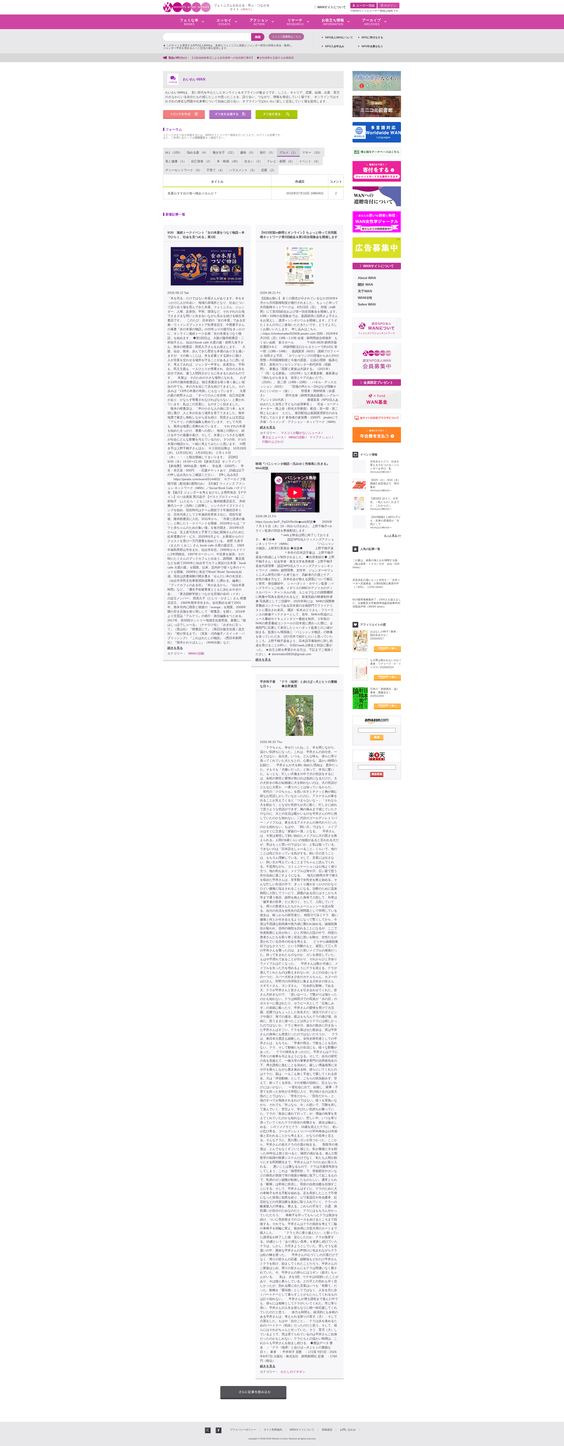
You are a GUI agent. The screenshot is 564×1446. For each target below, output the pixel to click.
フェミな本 (189, 22)
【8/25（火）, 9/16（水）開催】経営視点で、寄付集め (385, 483)
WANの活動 (196, 653)
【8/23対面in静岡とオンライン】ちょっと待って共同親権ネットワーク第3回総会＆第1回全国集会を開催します (299, 235)
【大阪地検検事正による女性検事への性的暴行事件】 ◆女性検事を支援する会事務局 (242, 57)
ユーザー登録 (365, 5)
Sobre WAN (367, 304)
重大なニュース (273, 437)
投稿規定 (200, 137)
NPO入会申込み (334, 46)
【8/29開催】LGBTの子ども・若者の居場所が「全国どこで (385, 521)
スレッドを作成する (184, 114)
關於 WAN (365, 284)
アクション (259, 22)
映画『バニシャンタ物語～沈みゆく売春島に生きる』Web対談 (293, 466)
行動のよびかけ (273, 441)
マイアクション (320, 437)
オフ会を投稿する (230, 114)
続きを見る (175, 648)
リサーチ (295, 22)
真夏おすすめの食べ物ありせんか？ (192, 193)
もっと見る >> (392, 535)
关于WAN (365, 291)
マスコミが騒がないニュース (301, 433)
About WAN (367, 278)
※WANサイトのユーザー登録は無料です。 (375, 10)
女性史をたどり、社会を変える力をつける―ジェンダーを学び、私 (384, 465)
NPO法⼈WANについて (339, 37)
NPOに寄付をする (372, 37)
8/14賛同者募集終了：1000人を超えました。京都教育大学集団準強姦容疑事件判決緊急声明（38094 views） (376, 603)
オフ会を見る (276, 114)
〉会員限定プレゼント (376, 382)
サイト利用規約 (273, 1429)
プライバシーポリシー (243, 1429)
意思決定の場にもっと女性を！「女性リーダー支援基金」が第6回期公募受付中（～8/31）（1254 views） (376, 583)
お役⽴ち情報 (333, 22)
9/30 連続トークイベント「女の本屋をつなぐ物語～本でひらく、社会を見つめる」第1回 (206, 235)
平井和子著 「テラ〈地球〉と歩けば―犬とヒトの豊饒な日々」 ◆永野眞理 (298, 684)
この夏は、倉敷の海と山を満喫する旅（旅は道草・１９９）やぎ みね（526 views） (375, 564)
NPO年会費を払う (372, 46)
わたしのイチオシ (293, 1371)
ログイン (389, 5)
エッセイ (224, 22)
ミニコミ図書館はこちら (286, 36)
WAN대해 (365, 298)
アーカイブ (371, 22)
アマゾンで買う (387, 649)
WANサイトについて (331, 7)
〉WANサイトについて (377, 266)
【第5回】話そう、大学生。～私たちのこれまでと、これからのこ (384, 502)
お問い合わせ (348, 1429)
